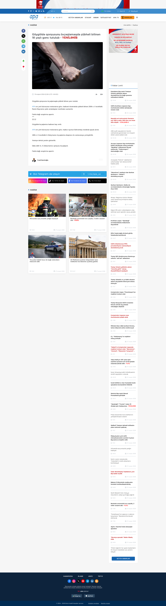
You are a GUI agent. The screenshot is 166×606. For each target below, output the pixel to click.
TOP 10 (100, 576)
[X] (33, 11)
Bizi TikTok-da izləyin (58, 180)
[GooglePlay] (76, 596)
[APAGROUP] (83, 591)
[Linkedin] (41, 11)
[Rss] (43, 11)
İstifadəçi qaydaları (93, 603)
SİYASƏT (88, 17)
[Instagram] (31, 11)
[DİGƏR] (136, 17)
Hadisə (135, 25)
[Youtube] (36, 11)
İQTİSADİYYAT (105, 17)
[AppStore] (89, 596)
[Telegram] (39, 11)
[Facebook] (28, 11)
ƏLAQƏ (80, 576)
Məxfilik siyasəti (105, 603)
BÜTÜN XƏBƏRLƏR (75, 17)
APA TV (116, 17)
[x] (78, 581)
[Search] (92, 11)
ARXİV (90, 576)
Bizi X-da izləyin (96, 180)
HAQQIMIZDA (68, 576)
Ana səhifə (127, 25)
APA (33, 106)
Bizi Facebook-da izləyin (78, 180)
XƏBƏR (96, 17)
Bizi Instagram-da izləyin (39, 180)
